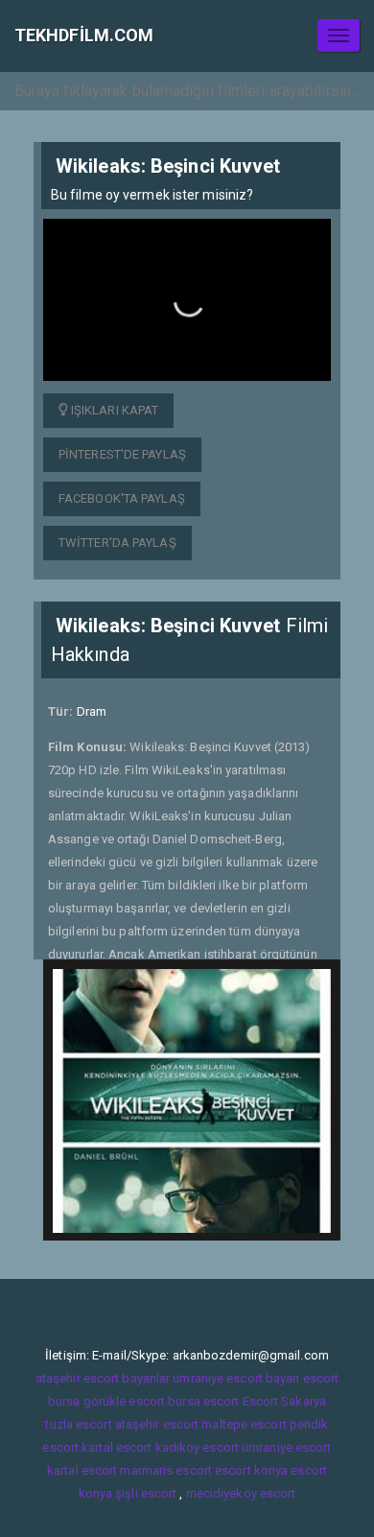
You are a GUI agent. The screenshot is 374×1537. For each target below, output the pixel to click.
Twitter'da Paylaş (117, 542)
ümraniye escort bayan (236, 1378)
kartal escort (117, 1447)
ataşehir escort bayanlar (102, 1378)
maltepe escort (243, 1424)
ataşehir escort (157, 1424)
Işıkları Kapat (113, 410)
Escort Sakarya (284, 1401)
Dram (91, 711)
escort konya (251, 1470)
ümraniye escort (287, 1447)
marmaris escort (166, 1470)
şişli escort (145, 1493)
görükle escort (124, 1401)
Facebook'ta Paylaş (121, 498)
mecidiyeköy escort (241, 1493)
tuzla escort (78, 1424)
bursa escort (203, 1401)
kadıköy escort (197, 1447)
